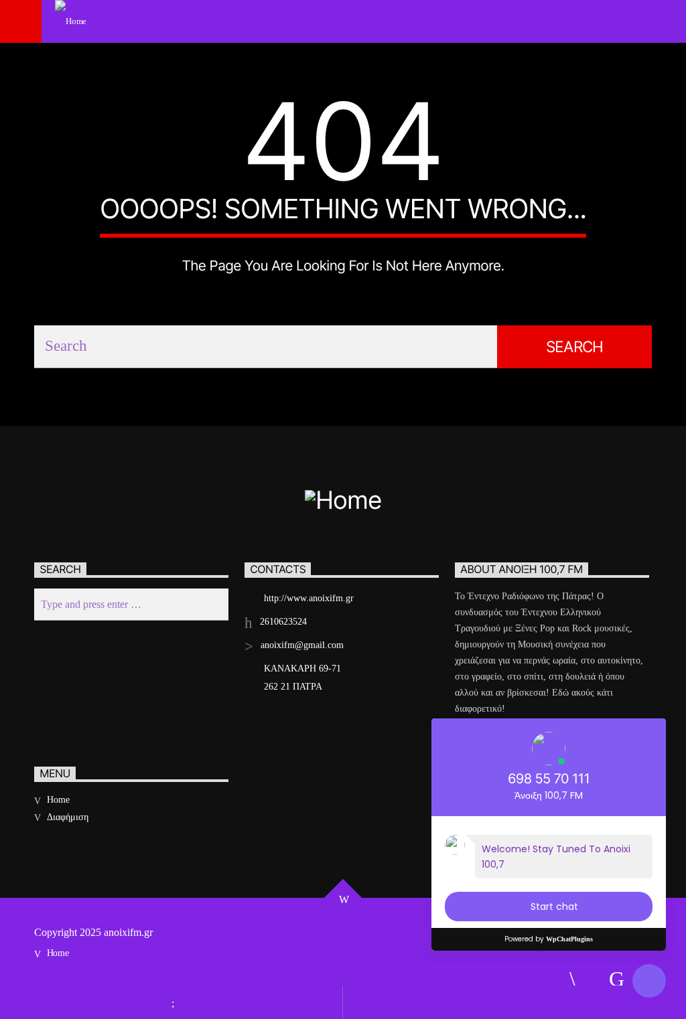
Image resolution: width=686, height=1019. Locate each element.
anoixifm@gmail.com (302, 645)
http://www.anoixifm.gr (309, 598)
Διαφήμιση (67, 817)
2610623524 (283, 622)
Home (58, 800)
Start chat (554, 906)
